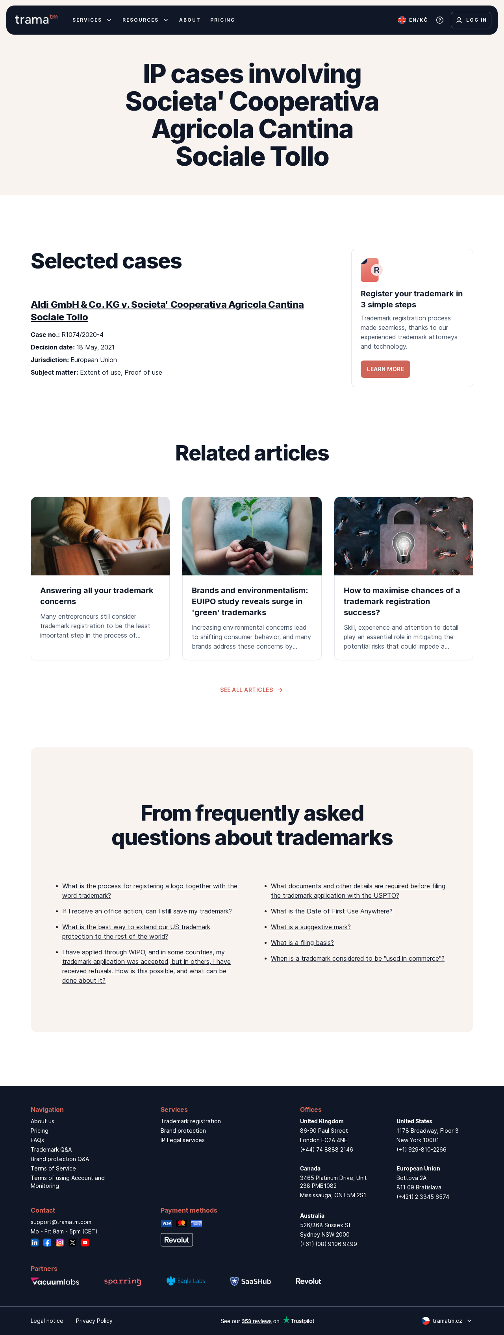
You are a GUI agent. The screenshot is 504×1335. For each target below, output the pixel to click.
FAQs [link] (37, 1140)
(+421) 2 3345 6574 (423, 1196)
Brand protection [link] (183, 1130)
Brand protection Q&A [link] (60, 1159)
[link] (412, 318)
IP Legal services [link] (183, 1140)
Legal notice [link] (47, 1320)
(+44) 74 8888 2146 (326, 1149)
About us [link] (42, 1121)
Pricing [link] (39, 1130)
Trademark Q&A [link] (51, 1149)
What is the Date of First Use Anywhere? (332, 911)
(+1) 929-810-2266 (422, 1149)
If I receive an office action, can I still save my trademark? (147, 911)
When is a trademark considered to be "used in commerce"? (358, 958)
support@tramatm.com (61, 1222)
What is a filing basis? (302, 943)
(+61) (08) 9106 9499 (328, 1244)
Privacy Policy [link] (94, 1320)
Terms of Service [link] (53, 1168)
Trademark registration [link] (191, 1121)
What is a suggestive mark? (311, 927)
